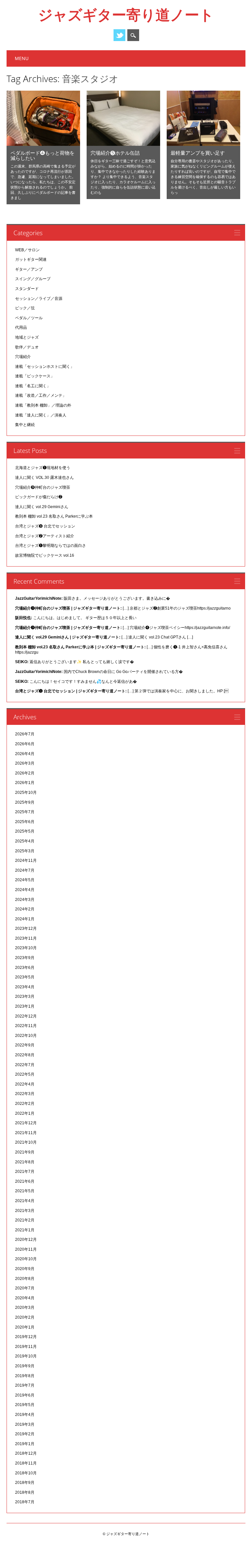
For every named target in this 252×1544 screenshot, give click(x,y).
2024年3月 (24, 899)
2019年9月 (24, 1366)
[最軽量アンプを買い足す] (203, 144)
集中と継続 (25, 424)
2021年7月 (24, 1171)
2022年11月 (26, 1025)
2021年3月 (24, 1210)
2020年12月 (26, 1239)
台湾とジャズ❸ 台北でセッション (45, 526)
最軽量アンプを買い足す (198, 152)
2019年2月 (24, 1434)
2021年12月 (26, 1123)
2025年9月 (24, 802)
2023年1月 (24, 1006)
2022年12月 (26, 1016)
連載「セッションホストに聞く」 (44, 366)
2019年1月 (24, 1444)
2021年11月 (26, 1132)
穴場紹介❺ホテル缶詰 (115, 152)
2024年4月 (24, 889)
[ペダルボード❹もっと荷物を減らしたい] (43, 144)
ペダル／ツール (29, 318)
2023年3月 (24, 996)
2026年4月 (24, 753)
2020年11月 (26, 1249)
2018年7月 (24, 1502)
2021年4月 (24, 1200)
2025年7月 (24, 812)
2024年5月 (24, 880)
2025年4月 (24, 841)
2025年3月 (24, 851)
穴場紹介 (23, 356)
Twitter (119, 35)
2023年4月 (24, 987)
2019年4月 (24, 1414)
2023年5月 (24, 977)
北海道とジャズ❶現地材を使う (42, 467)
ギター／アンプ (29, 269)
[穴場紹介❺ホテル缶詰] (123, 144)
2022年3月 (24, 1093)
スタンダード (27, 288)
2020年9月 (24, 1268)
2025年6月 (24, 821)
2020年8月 (24, 1278)
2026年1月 (24, 782)
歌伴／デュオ (27, 347)
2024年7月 (24, 870)
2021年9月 (24, 1152)
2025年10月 (26, 792)
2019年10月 (26, 1356)
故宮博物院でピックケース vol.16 (44, 555)
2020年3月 (24, 1307)
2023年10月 (26, 948)
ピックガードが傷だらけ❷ (38, 497)
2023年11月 (26, 938)
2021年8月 (24, 1162)
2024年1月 (24, 919)
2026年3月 (24, 763)
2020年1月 (24, 1327)
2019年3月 (24, 1424)
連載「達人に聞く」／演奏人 (40, 415)
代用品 (21, 327)
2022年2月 (24, 1103)
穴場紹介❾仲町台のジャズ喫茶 (42, 487)
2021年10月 (26, 1142)
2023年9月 (24, 957)
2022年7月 (24, 1065)
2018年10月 (26, 1473)
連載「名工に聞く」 (33, 386)
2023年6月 (24, 967)
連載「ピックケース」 (34, 376)
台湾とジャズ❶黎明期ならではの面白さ (50, 545)
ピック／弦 (25, 308)
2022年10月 (26, 1035)
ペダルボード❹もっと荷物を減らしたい (42, 155)
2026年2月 (24, 773)
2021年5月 (24, 1191)
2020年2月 (24, 1317)
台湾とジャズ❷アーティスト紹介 (44, 536)
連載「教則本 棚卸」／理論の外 (43, 405)
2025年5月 (24, 831)
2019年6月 (24, 1395)
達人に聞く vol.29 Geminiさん (41, 506)
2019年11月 (26, 1346)
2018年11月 (26, 1463)
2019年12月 (26, 1336)
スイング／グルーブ (33, 279)
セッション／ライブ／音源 (38, 298)
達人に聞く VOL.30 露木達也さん (44, 477)
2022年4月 (24, 1084)
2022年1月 (24, 1113)
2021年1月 (24, 1230)
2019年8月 (24, 1376)
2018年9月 (24, 1482)
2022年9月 (24, 1045)
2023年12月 (26, 928)
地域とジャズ (27, 337)
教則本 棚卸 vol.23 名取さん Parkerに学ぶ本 (54, 516)
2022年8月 (24, 1055)
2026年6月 (24, 744)
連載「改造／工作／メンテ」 (40, 395)
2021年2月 (24, 1220)
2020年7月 (24, 1288)
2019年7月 (24, 1385)
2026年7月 (24, 734)
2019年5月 (24, 1404)
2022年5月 (24, 1074)
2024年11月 (26, 860)
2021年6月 (24, 1181)
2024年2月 (24, 909)
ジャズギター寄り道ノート (126, 14)
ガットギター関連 (31, 259)
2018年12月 (26, 1453)
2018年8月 (24, 1492)
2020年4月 (24, 1298)
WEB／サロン (27, 250)
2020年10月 (26, 1259)
